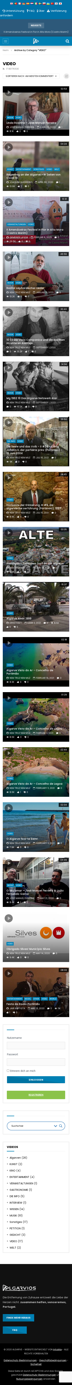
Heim (6, 50)
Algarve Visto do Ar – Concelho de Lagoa (34, 784)
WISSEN (14, 1209)
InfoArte (57, 1349)
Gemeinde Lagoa (19, 237)
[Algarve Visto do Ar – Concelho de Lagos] (36, 717)
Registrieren (36, 1094)
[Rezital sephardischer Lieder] (36, 276)
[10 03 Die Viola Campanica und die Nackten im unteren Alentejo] (36, 331)
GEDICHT (15, 1235)
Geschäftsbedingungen (52, 1360)
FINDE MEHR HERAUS (18, 1317)
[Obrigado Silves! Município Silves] (36, 937)
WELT (56, 169)
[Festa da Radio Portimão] (36, 992)
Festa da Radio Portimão (23, 1004)
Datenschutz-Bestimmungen (20, 1360)
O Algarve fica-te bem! (22, 839)
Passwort (12, 1054)
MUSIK (10, 117)
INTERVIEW (16, 1203)
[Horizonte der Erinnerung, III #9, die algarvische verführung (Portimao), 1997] (36, 496)
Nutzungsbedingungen (29, 1378)
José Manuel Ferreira (22, 127)
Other (36, 998)
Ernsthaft (16, 622)
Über (41, 11)
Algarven (15, 1158)
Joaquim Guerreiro (21, 182)
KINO (13, 1170)
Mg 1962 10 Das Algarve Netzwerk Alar (31, 398)
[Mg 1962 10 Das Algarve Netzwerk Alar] (36, 386)
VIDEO (18, 117)
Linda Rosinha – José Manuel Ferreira (31, 123)
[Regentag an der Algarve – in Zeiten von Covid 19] (36, 166)
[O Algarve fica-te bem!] (36, 827)
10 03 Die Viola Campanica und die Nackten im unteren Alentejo (35, 341)
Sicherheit (36, 1364)
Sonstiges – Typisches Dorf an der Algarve (35, 563)
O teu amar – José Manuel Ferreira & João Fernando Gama (35, 892)
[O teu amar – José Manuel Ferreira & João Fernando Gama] (36, 882)
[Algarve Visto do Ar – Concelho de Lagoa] (36, 772)
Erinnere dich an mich (22, 1071)
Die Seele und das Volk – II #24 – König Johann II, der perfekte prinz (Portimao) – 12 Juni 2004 (34, 450)
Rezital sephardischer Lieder (25, 288)
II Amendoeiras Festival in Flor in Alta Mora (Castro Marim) (36, 31)
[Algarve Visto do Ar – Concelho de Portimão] (36, 662)
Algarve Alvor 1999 (18, 618)
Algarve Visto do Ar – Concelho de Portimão (29, 672)
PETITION (15, 1228)
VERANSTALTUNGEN (16, 224)
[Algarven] (36, 41)
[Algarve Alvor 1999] (36, 607)
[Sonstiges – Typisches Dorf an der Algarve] (36, 551)
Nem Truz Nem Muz (20, 292)
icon (9, 753)
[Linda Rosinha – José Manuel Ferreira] (36, 111)
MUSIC (10, 885)
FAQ (32, 11)
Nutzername (14, 1037)
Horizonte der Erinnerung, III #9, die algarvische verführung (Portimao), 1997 (33, 506)
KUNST (10, 169)
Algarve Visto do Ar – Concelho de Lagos (34, 729)
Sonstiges (38, 169)
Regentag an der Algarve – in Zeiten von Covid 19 (33, 176)
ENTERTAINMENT (23, 169)
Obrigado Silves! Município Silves (28, 949)
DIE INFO (11, 441)
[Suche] (67, 41)
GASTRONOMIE (19, 1190)
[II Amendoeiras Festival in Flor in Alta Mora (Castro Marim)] (36, 221)
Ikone (9, 92)
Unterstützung (14, 11)
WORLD (53, 998)
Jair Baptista (17, 1008)
